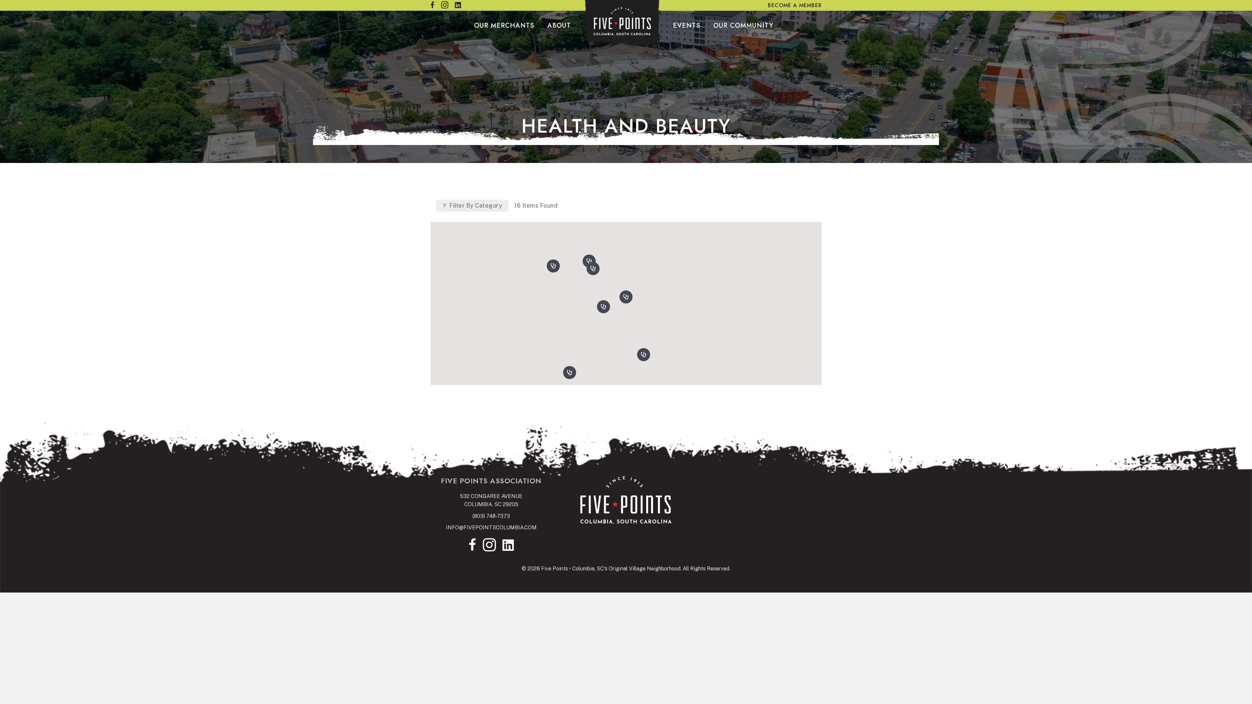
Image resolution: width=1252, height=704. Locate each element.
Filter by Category (475, 205)
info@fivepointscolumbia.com (491, 527)
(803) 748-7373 (491, 516)
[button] (626, 295)
